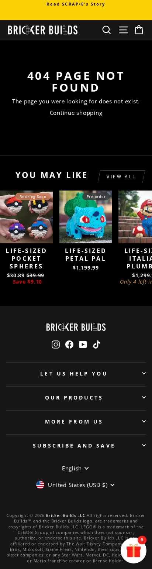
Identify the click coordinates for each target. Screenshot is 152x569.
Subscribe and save (74, 445)
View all (121, 177)
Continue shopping (76, 112)
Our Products (74, 397)
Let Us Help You (74, 373)
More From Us (74, 421)
